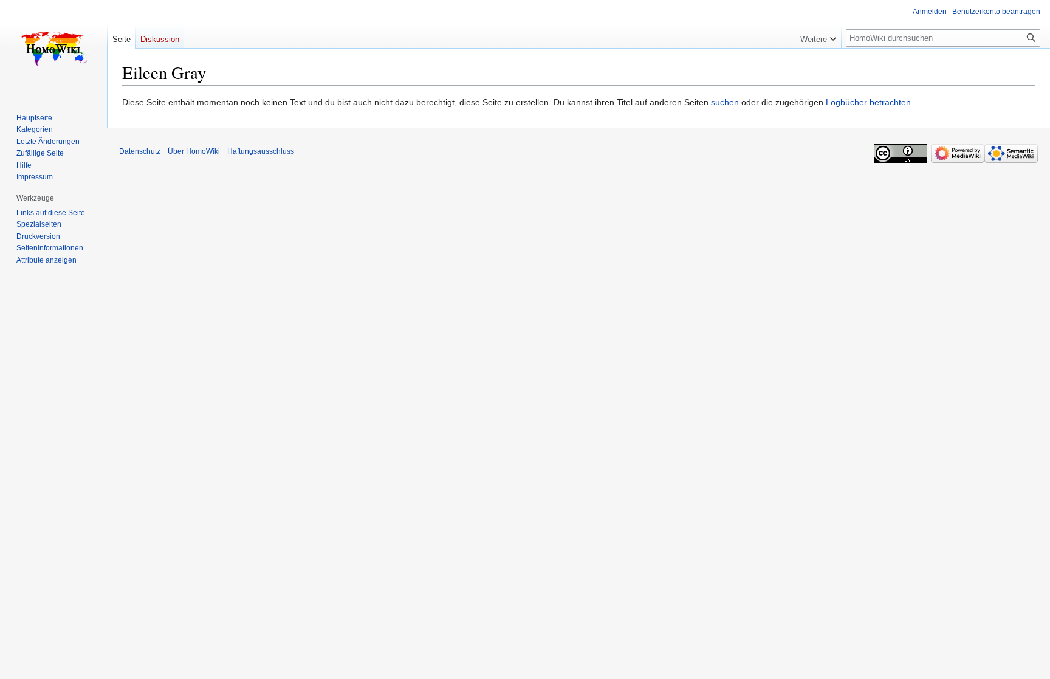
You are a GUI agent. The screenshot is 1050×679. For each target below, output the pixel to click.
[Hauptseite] (53, 48)
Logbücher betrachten (868, 102)
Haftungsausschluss (260, 151)
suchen (725, 102)
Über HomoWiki (194, 151)
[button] (818, 36)
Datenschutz (139, 151)
